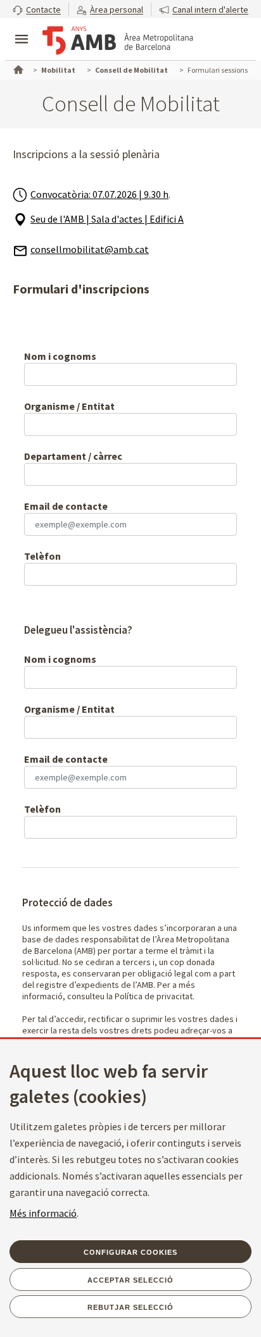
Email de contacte (66, 506)
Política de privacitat (154, 996)
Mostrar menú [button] (21, 28)
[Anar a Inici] (17, 68)
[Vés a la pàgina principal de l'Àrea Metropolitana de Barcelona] (118, 40)
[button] (37, 9)
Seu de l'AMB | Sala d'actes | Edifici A (107, 219)
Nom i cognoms (60, 356)
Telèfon (42, 556)
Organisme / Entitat (69, 406)
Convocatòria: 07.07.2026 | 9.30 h (99, 194)
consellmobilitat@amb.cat (89, 249)
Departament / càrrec (73, 456)
